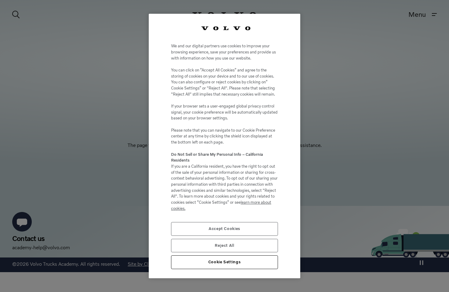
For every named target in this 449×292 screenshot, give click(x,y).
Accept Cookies (224, 228)
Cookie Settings (224, 262)
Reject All (224, 245)
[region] (224, 146)
